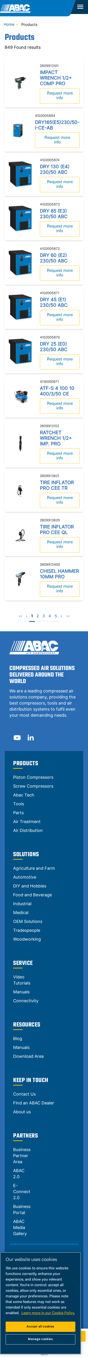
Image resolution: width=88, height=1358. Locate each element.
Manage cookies (40, 1339)
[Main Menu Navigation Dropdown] (80, 7)
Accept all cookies (40, 1326)
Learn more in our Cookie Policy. (48, 1313)
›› (67, 616)
